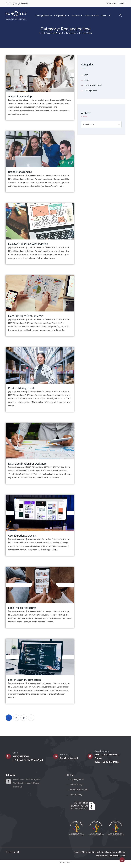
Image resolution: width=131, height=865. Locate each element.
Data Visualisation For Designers (27, 463)
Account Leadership (20, 96)
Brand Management (20, 171)
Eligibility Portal (77, 779)
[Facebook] (6, 852)
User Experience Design (22, 535)
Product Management (21, 388)
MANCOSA (111, 3)
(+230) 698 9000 (20, 3)
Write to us (65, 754)
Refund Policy (76, 784)
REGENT (121, 3)
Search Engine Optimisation (24, 679)
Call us (16, 752)
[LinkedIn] (14, 852)
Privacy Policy (76, 794)
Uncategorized (90, 90)
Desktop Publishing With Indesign (28, 243)
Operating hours (102, 751)
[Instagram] (10, 852)
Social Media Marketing (22, 607)
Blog (86, 74)
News (86, 80)
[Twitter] (18, 852)
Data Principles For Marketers (25, 315)
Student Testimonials (93, 85)
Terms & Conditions (78, 789)
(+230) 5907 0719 (21, 759)
